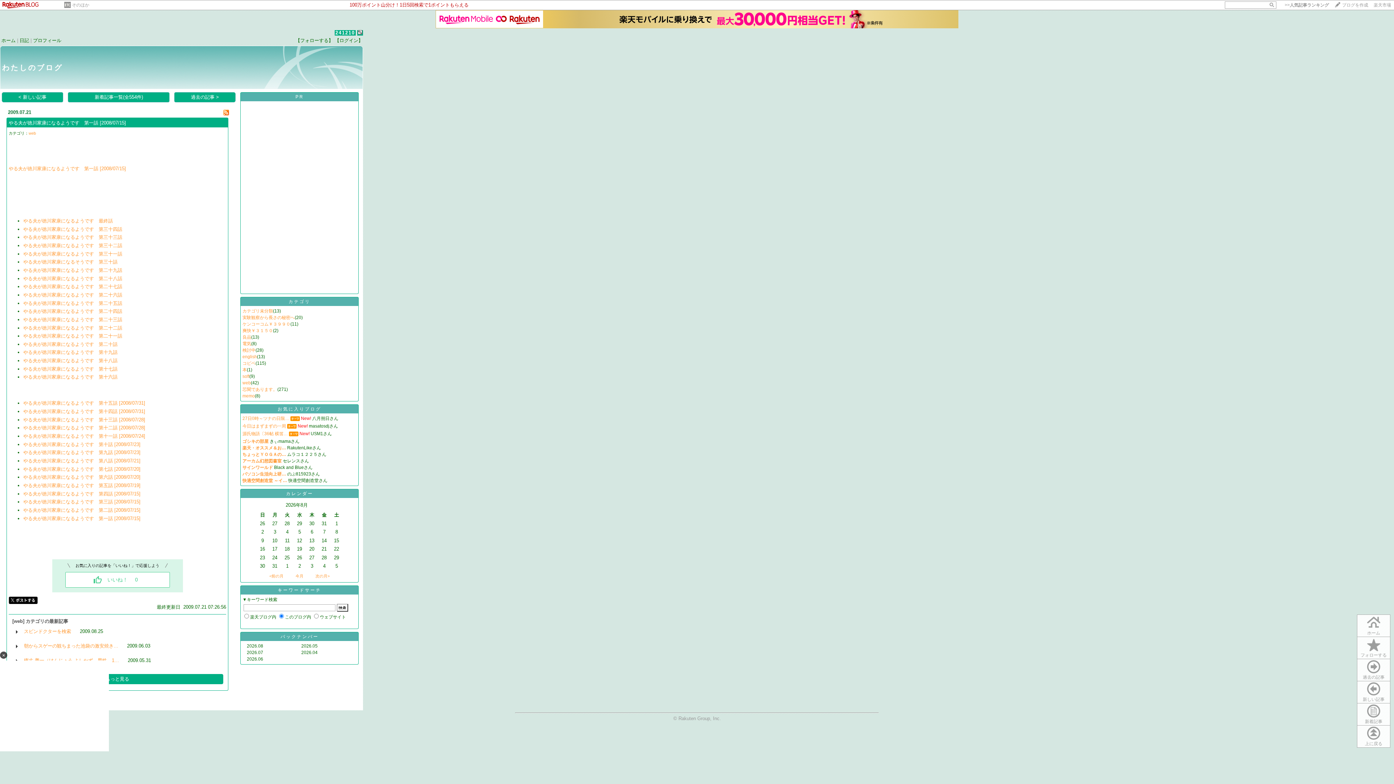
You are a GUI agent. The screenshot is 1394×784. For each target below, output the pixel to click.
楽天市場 (1382, 5)
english (249, 356)
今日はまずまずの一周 (264, 426)
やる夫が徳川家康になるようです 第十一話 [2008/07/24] (84, 436)
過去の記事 (1374, 677)
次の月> (322, 576)
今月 (299, 576)
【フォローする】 (314, 40)
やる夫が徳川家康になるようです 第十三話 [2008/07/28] (84, 419)
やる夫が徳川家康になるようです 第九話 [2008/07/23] (81, 452)
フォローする (1374, 655)
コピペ (249, 363)
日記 (24, 40)
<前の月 (276, 576)
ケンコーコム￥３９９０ (266, 324)
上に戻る (1373, 743)
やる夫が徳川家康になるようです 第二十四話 (72, 311)
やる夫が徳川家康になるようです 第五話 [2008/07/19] (81, 485)
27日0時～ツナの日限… (265, 418)
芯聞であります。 (259, 389)
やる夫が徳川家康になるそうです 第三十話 (70, 262)
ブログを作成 (1355, 5)
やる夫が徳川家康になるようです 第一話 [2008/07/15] (67, 123)
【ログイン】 (349, 40)
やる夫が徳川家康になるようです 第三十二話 (72, 245)
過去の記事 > (205, 97)
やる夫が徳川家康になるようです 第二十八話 (72, 278)
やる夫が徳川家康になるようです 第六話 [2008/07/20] (81, 477)
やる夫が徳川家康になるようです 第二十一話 (72, 336)
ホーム (8, 40)
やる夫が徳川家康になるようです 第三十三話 (72, 237)
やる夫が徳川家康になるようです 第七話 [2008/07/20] (81, 469)
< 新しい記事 (32, 97)
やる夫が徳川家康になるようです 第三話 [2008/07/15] (81, 502)
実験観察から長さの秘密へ (268, 317)
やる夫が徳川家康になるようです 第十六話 (70, 377)
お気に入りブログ (299, 409)
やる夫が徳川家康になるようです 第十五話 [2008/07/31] (84, 403)
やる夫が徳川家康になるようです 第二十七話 (72, 286)
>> (1307, 5)
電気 (246, 343)
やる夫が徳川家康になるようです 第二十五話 (72, 303)
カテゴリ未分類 (257, 311)
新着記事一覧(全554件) (119, 97)
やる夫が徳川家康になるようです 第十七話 (70, 369)
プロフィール (47, 40)
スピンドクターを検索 (47, 631)
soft (245, 376)
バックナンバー (300, 636)
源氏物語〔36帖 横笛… (265, 433)
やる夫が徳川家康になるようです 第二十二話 (72, 328)
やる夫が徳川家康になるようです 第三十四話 (72, 229)
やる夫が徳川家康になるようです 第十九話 (70, 352)
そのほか (80, 5)
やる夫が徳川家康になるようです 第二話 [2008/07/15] (81, 510)
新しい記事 (1374, 699)
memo (248, 396)
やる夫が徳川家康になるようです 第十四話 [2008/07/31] (84, 411)
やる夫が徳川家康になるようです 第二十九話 (72, 270)
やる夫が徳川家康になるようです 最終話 (68, 221)
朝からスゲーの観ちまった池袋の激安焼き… (71, 646)
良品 (246, 337)
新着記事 (1373, 721)
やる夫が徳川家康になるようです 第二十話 (70, 344)
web (32, 133)
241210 (345, 33)
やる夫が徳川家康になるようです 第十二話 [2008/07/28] (84, 427)
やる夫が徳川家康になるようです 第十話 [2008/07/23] (81, 444)
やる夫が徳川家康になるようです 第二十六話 (72, 295)
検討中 (249, 350)
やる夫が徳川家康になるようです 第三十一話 (72, 254)
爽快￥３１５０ (257, 330)
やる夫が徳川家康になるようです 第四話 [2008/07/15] (81, 494)
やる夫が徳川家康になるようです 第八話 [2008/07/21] (81, 461)
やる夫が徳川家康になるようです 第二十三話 (72, 319)
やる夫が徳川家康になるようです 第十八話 (70, 360)
